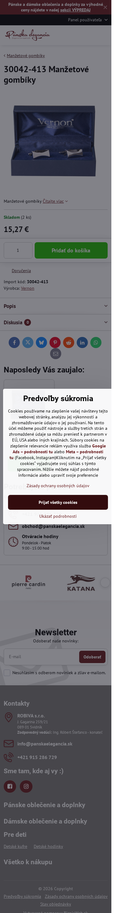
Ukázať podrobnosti (58, 516)
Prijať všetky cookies (58, 502)
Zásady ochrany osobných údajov (58, 485)
